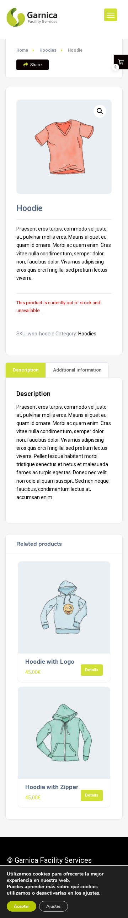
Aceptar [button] (21, 906)
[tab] (25, 369)
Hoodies (48, 50)
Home (22, 50)
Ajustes (53, 906)
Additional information (77, 370)
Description (25, 370)
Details (91, 669)
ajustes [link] (91, 893)
